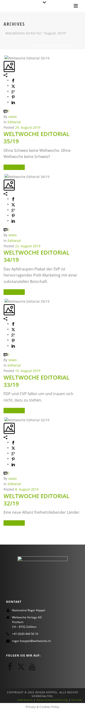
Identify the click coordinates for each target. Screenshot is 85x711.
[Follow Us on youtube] (32, 666)
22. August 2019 (27, 246)
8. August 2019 (26, 489)
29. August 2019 (27, 127)
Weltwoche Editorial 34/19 (36, 256)
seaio (12, 116)
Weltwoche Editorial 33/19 (36, 381)
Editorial (14, 122)
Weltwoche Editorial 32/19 (36, 499)
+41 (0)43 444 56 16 (25, 634)
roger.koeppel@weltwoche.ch (31, 641)
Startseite (21, 45)
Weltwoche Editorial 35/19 (36, 137)
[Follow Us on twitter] (21, 666)
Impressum (25, 700)
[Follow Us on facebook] (10, 666)
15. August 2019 (27, 370)
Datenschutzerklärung (52, 700)
